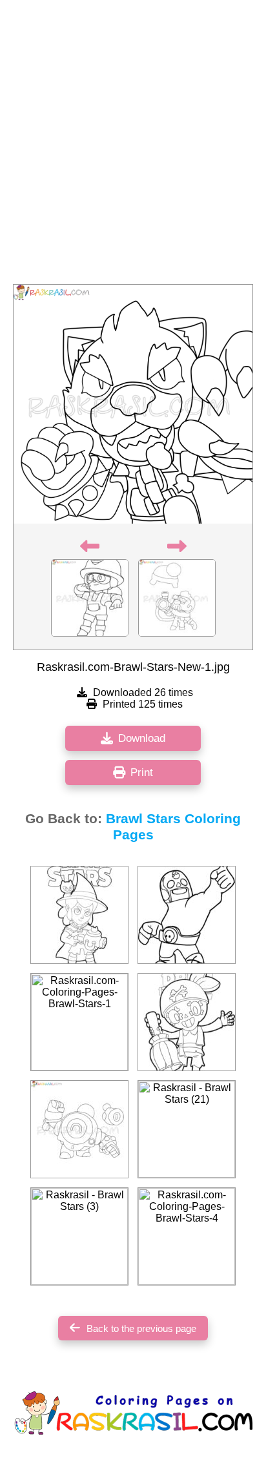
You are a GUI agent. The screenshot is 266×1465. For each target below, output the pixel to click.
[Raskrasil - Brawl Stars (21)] (187, 1129)
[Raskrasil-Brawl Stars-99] (79, 915)
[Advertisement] (133, 146)
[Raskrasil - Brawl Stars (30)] (187, 915)
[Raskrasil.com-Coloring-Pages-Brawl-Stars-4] (187, 1236)
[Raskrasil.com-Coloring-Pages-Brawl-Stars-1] (79, 1022)
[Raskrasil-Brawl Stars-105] (187, 1022)
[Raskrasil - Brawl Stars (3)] (79, 1236)
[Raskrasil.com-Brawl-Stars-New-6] (79, 1129)
